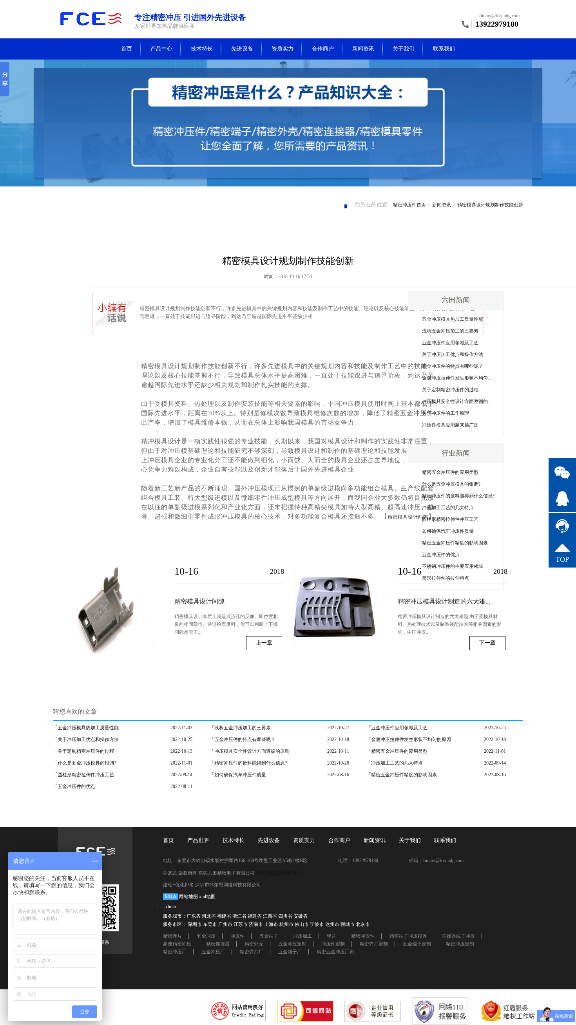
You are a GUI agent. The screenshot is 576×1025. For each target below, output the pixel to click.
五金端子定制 (417, 944)
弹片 (331, 936)
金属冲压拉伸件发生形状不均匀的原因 (462, 378)
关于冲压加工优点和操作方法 (452, 354)
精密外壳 (254, 944)
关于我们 (404, 49)
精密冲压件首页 (409, 205)
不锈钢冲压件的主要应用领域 (452, 566)
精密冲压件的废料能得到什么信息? (458, 496)
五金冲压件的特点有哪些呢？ (452, 366)
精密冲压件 (363, 936)
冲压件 (237, 936)
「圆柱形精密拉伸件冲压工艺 (83, 774)
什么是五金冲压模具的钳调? (451, 484)
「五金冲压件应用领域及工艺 (396, 727)
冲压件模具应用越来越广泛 (450, 425)
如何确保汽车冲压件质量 (448, 531)
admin (170, 906)
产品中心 (161, 49)
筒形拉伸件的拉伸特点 (445, 578)
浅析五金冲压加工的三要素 (450, 331)
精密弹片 (172, 936)
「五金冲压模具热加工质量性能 (86, 727)
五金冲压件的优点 (441, 554)
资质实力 (282, 49)
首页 (126, 49)
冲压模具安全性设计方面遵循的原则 (459, 401)
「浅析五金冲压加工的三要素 (240, 727)
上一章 (264, 643)
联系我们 (444, 49)
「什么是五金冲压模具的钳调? (84, 763)
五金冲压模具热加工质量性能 (452, 319)
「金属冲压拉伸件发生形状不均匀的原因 (408, 739)
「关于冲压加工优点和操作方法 (86, 739)
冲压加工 (302, 936)
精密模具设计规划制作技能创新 (490, 205)
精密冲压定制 (460, 944)
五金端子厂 (290, 951)
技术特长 (202, 49)
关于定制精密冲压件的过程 (450, 389)
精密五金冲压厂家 (335, 951)
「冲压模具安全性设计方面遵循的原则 (250, 751)
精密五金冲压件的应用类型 (450, 472)
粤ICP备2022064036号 (278, 873)
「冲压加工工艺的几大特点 (394, 763)
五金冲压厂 (213, 951)
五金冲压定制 (292, 944)
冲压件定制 (333, 944)
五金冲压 (206, 936)
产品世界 (198, 840)
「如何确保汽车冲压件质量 (238, 774)
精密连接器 (218, 944)
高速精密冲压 (177, 944)
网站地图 (188, 896)
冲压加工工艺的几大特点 (448, 507)
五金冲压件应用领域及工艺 (450, 342)
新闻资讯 (363, 49)
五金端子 (268, 936)
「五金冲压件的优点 (74, 786)
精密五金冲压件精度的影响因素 (455, 543)
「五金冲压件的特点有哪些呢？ (242, 739)
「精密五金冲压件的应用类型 (396, 751)
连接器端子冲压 (458, 936)
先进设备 (242, 49)
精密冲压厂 (175, 951)
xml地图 (207, 896)
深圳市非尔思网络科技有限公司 (228, 885)
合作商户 (323, 49)
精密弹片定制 (374, 944)
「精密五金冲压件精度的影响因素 (401, 774)
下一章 (487, 643)
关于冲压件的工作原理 (445, 413)
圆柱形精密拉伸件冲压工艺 (450, 519)
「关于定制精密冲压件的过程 (83, 751)
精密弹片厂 (251, 951)
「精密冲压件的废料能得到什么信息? (248, 763)
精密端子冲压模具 (408, 936)
